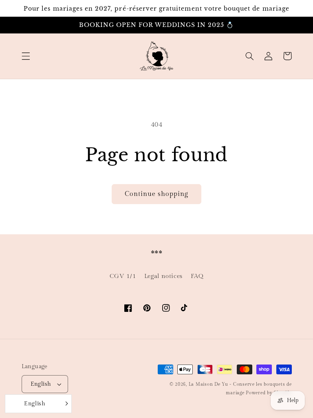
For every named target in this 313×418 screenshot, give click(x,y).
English (41, 384)
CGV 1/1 (123, 276)
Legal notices (163, 276)
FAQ (197, 276)
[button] (25, 56)
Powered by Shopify (268, 393)
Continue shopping (157, 194)
